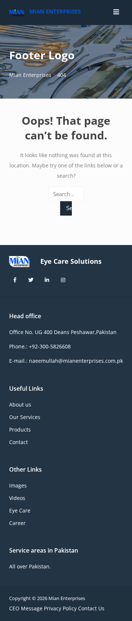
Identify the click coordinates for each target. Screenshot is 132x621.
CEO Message (26, 608)
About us (20, 404)
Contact (18, 442)
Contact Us (91, 608)
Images (18, 485)
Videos (17, 497)
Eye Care (19, 510)
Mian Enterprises (55, 11)
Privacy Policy (60, 608)
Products (20, 429)
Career (17, 522)
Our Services (24, 417)
